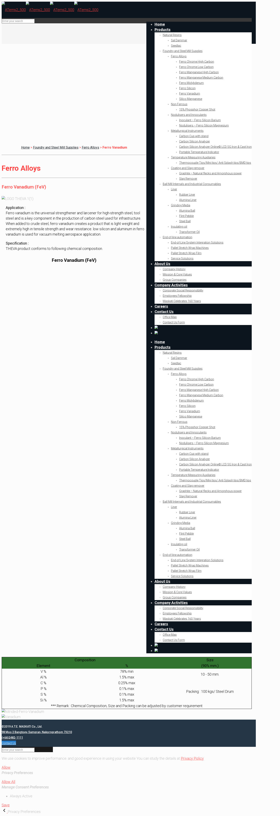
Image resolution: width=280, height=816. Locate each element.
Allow (6, 767)
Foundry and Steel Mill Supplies (56, 147)
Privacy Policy (192, 758)
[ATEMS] (50, 10)
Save (6, 805)
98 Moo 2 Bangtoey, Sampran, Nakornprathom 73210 (37, 732)
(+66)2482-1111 (12, 737)
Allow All (8, 782)
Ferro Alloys (90, 147)
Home (25, 147)
